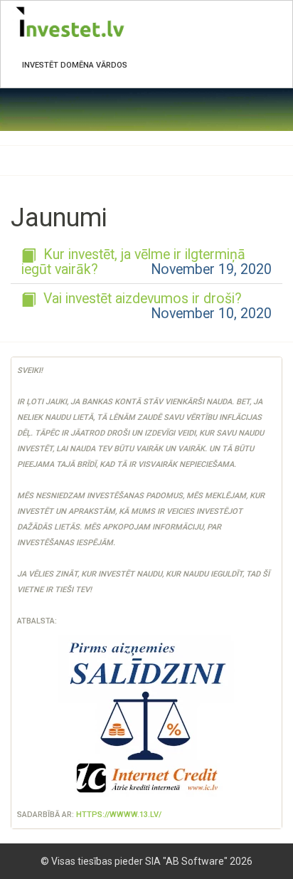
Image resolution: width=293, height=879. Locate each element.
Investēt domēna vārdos (74, 65)
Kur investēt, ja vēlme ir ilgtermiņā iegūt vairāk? (133, 262)
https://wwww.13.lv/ (118, 814)
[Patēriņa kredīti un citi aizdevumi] (146, 717)
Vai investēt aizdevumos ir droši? (141, 298)
